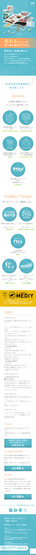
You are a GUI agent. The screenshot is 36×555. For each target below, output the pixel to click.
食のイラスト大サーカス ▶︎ (26, 229)
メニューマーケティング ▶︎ (9, 131)
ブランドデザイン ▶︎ (26, 131)
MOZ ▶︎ (10, 156)
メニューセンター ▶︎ (26, 156)
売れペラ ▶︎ (9, 229)
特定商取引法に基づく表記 (25, 505)
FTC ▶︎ (18, 254)
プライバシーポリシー (9, 505)
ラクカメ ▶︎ (18, 184)
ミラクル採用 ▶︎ (26, 283)
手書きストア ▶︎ (9, 283)
